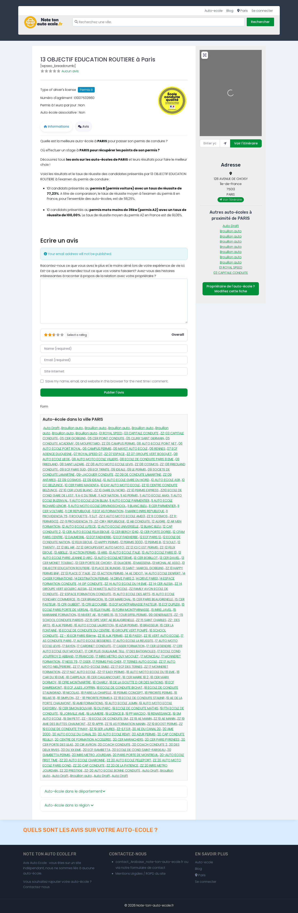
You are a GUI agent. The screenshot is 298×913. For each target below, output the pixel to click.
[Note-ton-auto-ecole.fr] (43, 22)
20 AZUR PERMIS (143, 734)
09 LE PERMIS (136, 469)
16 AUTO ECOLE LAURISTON (94, 625)
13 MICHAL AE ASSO (166, 562)
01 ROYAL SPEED (110, 433)
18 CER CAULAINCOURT (104, 677)
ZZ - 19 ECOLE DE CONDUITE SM (105, 718)
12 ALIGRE (158, 521)
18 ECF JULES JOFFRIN (79, 687)
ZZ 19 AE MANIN (141, 718)
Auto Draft (51, 428)
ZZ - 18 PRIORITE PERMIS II (93, 698)
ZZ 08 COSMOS (146, 464)
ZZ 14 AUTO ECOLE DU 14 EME (125, 583)
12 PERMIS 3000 (131, 542)
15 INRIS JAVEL (161, 609)
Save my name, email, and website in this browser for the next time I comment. (106, 381)
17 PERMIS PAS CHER (106, 661)
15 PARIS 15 (105, 614)
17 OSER (85, 661)
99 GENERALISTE (160, 614)
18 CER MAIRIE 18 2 (135, 677)
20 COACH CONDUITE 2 (149, 744)
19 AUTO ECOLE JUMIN (121, 703)
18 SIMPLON (65, 698)
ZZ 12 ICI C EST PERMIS (142, 547)
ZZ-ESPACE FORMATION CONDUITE (85, 594)
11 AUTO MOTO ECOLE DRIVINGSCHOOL (97, 505)
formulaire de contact (147, 867)
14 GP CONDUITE (90, 583)
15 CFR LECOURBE (94, 604)
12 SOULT (169, 542)
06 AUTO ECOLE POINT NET (157, 443)
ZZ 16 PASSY (133, 635)
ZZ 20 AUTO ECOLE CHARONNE (82, 760)
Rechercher (260, 21)
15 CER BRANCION (90, 599)
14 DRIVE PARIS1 (147, 578)
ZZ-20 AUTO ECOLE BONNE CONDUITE (112, 770)
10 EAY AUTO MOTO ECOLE (120, 485)
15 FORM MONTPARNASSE (130, 609)
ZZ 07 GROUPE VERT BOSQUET (149, 454)
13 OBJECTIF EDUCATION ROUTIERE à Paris (97, 59)
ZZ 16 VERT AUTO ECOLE (161, 635)
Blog (229, 10)
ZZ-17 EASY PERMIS (110, 672)
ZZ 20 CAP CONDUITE (89, 765)
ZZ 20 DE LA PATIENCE (122, 765)
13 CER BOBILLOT (146, 557)
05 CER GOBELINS (73, 438)
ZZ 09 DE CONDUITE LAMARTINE (138, 474)
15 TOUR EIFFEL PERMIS (131, 614)
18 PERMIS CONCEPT (128, 692)
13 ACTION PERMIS (83, 552)
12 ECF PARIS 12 (150, 537)
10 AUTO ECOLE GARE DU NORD (126, 479)
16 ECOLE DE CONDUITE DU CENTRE (84, 630)
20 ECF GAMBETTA (96, 749)
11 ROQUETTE (78, 516)
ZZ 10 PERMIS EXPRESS (143, 490)
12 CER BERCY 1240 (124, 531)
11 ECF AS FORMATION (107, 511)
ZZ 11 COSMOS (157, 516)
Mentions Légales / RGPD (135, 873)
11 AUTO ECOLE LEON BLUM (89, 500)
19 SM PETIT (71, 718)
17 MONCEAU (149, 656)
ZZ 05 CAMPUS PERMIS (118, 443)
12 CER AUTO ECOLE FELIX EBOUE (85, 531)
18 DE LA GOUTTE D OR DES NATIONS (136, 682)
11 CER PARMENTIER (162, 505)
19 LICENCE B (114, 713)
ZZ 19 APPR (95, 724)
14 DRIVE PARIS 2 (122, 578)
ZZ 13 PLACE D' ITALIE (75, 573)
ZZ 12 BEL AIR (65, 547)
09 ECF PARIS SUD (73, 469)
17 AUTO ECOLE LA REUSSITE (133, 640)
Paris (244, 10)
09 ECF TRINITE (98, 469)
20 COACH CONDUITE (114, 744)
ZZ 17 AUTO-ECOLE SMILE (91, 666)
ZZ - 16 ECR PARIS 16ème (78, 635)
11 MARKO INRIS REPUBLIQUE (144, 511)
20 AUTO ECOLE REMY (114, 734)
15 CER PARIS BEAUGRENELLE (153, 599)
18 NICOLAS (71, 692)
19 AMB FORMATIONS (88, 703)
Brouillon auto (72, 428)
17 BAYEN (68, 646)
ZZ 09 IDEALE (92, 479)
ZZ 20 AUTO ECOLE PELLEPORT (129, 760)
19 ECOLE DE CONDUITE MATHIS (135, 708)
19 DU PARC (102, 708)
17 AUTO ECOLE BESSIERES (92, 640)
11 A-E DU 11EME (85, 495)
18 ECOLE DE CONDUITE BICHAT (119, 687)
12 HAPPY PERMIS (106, 542)
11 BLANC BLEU (137, 505)
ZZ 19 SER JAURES (102, 729)
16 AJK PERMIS (62, 625)
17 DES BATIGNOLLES (140, 651)
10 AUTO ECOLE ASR (165, 479)
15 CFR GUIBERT (68, 604)
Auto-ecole (214, 10)
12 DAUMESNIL (74, 537)
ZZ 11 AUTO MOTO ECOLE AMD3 (122, 516)
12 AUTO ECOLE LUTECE (79, 526)
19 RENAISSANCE (159, 713)
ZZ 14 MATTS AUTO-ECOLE (108, 588)
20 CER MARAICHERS (128, 739)
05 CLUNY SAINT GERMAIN (145, 438)
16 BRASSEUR (149, 625)
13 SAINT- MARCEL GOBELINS (143, 568)
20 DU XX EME (71, 749)
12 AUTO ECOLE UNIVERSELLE (118, 526)
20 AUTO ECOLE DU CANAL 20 (74, 734)
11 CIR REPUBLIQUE (77, 511)
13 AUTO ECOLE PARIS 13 (159, 552)
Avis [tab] (85, 126)
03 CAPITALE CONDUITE (141, 433)
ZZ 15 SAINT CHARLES (151, 620)
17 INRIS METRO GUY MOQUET (117, 656)
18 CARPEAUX (75, 677)
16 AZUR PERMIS (126, 625)
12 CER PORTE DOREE (155, 531)
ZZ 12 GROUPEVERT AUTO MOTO (100, 547)
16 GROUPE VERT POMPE (130, 630)
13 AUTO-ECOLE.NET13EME (113, 557)
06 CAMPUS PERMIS (97, 448)
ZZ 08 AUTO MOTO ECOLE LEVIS (109, 464)
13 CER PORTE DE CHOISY (93, 562)
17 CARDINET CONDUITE (94, 646)
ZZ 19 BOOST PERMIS (162, 724)
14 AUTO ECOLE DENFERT (163, 573)
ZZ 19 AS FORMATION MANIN (125, 724)
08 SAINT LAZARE (72, 464)
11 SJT (93, 516)
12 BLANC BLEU (150, 526)
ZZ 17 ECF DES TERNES (126, 666)
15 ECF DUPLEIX (169, 604)
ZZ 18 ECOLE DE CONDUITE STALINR (139, 698)
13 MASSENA (141, 562)
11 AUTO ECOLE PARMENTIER (129, 500)
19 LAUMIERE (95, 713)
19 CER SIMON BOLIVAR (75, 708)
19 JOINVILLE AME (72, 713)
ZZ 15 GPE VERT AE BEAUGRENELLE (109, 620)
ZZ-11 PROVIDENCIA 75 (76, 521)
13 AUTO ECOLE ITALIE (124, 552)
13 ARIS (102, 552)
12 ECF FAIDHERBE (98, 537)
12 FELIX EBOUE (82, 542)
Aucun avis (70, 71)
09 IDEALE (118, 469)
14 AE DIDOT (134, 573)
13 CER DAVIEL (170, 557)
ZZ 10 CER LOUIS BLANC (75, 490)
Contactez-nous (36, 887)
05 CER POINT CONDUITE (106, 438)
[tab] (114, 791)
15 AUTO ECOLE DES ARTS (131, 594)
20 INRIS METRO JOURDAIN (91, 755)
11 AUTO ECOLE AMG (154, 495)
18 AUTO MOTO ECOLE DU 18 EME (150, 672)
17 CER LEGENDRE (158, 646)
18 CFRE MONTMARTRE (74, 682)
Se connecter (262, 10)
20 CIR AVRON (85, 744)
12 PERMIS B (153, 542)
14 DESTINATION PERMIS (91, 578)
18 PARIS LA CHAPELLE (96, 692)
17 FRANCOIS (84, 656)
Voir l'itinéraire (246, 143)
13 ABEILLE (61, 552)
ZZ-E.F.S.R (123, 729)
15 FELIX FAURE (100, 609)
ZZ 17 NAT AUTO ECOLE (78, 672)
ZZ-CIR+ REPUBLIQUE (109, 521)
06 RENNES (157, 448)
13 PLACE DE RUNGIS (106, 568)
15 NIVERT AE (87, 614)
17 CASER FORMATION (129, 646)
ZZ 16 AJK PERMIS (110, 635)
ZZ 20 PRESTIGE (71, 770)
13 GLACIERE (122, 562)
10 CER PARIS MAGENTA (82, 485)
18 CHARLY (100, 682)
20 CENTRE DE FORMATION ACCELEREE (83, 739)
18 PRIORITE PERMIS (158, 692)
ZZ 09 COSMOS (69, 479)
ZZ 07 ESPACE (114, 454)
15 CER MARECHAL (118, 599)
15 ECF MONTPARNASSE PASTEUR (133, 604)
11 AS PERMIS (129, 495)
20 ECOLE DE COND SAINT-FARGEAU (138, 749)
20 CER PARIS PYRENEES (162, 739)
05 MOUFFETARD (87, 443)
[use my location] (225, 143)
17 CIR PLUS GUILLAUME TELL (104, 651)
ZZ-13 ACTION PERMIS (107, 573)
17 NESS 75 (69, 661)
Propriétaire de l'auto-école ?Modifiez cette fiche (231, 289)
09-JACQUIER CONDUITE (94, 474)
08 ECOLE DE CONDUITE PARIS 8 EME (147, 459)
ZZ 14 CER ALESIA (161, 583)
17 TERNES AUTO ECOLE (140, 661)
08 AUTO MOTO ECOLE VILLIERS (95, 459)
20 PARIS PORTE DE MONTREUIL (135, 755)
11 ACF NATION (108, 495)
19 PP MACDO (135, 713)
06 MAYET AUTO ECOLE (130, 448)
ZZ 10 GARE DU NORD (109, 490)
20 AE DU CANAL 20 (146, 729)
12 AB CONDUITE (138, 521)
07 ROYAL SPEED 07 (88, 454)
